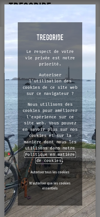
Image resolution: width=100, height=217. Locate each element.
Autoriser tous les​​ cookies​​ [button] (50, 172)
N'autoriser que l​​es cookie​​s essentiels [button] (50, 185)
